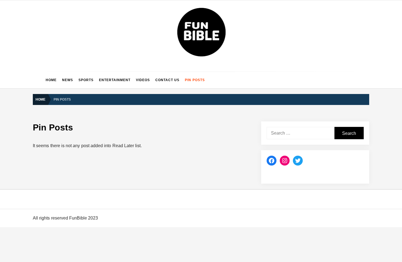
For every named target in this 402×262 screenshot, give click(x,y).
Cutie (67, 204)
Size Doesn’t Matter (80, 7)
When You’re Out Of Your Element (93, 72)
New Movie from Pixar (82, 94)
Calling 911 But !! (77, 138)
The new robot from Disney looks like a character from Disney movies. (124, 116)
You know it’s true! (79, 248)
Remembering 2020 (80, 160)
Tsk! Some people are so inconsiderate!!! (98, 226)
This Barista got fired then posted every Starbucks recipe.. (113, 29)
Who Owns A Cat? (78, 182)
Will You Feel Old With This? (87, 51)
